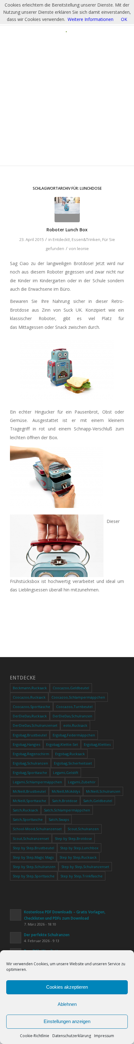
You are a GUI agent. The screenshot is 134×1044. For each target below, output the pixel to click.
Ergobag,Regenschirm (31, 753)
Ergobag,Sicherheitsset (73, 763)
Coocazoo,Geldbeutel (71, 687)
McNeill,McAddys (66, 791)
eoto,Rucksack (75, 725)
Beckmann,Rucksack (30, 687)
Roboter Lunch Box (67, 230)
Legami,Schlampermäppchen (37, 782)
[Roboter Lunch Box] (67, 209)
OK (124, 19)
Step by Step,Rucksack (78, 857)
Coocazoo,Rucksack (29, 697)
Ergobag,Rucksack (70, 753)
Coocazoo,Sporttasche (31, 706)
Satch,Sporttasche (28, 819)
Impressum (104, 1035)
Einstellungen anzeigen (67, 1021)
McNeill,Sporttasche (29, 800)
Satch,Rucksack (25, 810)
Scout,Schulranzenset (31, 838)
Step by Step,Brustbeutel (33, 848)
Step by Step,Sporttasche (34, 876)
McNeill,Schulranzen (103, 791)
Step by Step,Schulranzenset (85, 866)
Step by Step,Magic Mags (33, 857)
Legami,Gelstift (65, 772)
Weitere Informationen (90, 19)
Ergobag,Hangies (26, 744)
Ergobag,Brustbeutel (30, 735)
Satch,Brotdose (64, 800)
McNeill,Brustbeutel (29, 791)
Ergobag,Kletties (97, 744)
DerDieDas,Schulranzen (72, 716)
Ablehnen (67, 1004)
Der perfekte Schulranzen (46, 934)
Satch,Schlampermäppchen (67, 810)
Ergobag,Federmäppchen (74, 735)
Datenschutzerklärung (71, 1035)
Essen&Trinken (86, 239)
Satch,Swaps (59, 819)
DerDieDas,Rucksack (30, 716)
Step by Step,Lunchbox (79, 848)
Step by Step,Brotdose (73, 838)
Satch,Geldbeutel (97, 800)
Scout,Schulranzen (83, 828)
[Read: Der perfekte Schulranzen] (15, 937)
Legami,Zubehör (82, 782)
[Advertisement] (67, 103)
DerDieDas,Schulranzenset (35, 725)
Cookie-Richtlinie (34, 1035)
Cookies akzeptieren (67, 987)
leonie (83, 248)
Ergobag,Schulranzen (30, 763)
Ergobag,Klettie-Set (62, 744)
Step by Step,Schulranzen (34, 866)
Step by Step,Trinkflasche (81, 876)
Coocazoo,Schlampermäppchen (78, 697)
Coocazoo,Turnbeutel (74, 706)
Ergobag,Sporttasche (30, 772)
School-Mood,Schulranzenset (37, 828)
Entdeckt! (61, 239)
